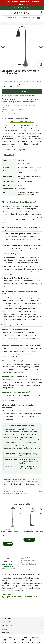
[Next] (41, 46)
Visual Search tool (31, 484)
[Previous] (3, 46)
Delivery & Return (8, 118)
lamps (35, 479)
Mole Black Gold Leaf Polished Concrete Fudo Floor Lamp (10, 534)
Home (3, 24)
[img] (9, 567)
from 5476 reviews (8, 569)
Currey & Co (6, 530)
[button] (18, 565)
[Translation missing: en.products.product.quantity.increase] (12, 86)
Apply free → (32, 96)
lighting (18, 311)
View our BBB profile (20, 494)
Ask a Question (22, 118)
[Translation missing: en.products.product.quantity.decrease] (4, 86)
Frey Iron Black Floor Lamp (32, 532)
